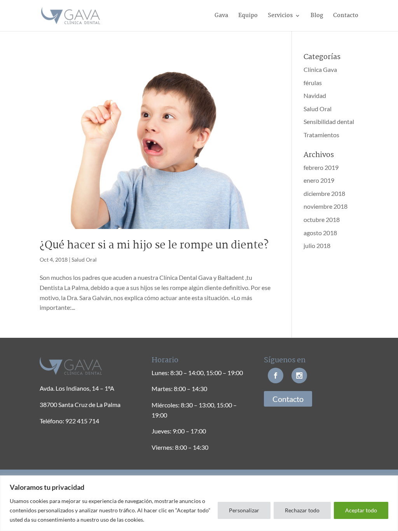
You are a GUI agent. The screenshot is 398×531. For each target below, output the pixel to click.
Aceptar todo (361, 510)
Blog (317, 16)
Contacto (345, 16)
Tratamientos (321, 134)
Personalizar (244, 510)
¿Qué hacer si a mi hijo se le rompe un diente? (154, 245)
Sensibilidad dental (329, 121)
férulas (313, 82)
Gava (221, 16)
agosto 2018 (320, 232)
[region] (199, 503)
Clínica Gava (320, 69)
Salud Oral (84, 259)
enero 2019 (319, 180)
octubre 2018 (322, 219)
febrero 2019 (321, 167)
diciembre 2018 (324, 193)
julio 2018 (317, 245)
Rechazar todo (302, 510)
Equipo (248, 16)
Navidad (315, 95)
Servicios (280, 16)
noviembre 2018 (325, 206)
